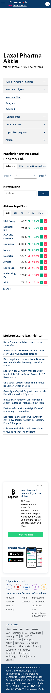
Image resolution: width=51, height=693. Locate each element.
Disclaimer (37, 605)
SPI (21, 629)
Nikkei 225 (26, 636)
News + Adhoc (13, 97)
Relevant (10, 166)
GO (43, 193)
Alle (21, 166)
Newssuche (11, 187)
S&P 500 (10, 639)
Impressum (38, 598)
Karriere (10, 601)
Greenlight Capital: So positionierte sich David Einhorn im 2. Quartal (24, 393)
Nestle (6, 250)
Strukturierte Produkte (18, 649)
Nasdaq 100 (12, 636)
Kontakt (10, 598)
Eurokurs (10, 646)
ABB (5, 282)
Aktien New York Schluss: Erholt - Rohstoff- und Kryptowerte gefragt (23, 352)
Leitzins (10, 659)
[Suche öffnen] (47, 4)
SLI (27, 629)
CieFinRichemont (8, 237)
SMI (19, 639)
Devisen (19, 642)
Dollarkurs (32, 642)
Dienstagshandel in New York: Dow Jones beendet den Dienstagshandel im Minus (23, 362)
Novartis (8, 255)
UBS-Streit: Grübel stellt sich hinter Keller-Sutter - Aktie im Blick (24, 384)
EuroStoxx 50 (20, 632)
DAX (8, 632)
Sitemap (10, 609)
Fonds (36, 646)
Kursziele (10, 108)
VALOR (7, 67)
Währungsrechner (15, 656)
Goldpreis (29, 639)
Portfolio (23, 653)
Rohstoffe (11, 653)
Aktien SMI (11, 629)
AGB (34, 609)
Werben (26, 601)
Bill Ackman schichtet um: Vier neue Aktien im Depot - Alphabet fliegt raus (23, 401)
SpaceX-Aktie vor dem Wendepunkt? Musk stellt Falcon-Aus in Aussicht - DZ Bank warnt (24, 374)
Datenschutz (38, 601)
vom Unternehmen (37, 166)
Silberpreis (24, 646)
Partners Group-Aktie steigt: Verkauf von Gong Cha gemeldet (23, 410)
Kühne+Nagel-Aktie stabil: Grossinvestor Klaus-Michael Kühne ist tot (23, 430)
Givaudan (8, 244)
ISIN (25, 67)
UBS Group (9, 221)
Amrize (7, 261)
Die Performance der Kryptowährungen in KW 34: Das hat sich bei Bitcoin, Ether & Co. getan (23, 420)
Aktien (9, 642)
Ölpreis (32, 656)
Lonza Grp (9, 267)
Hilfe (24, 598)
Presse (9, 605)
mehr (6, 288)
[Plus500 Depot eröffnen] (17, 5)
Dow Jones (35, 632)
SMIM (35, 629)
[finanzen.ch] (18, 2)
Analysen (10, 103)
